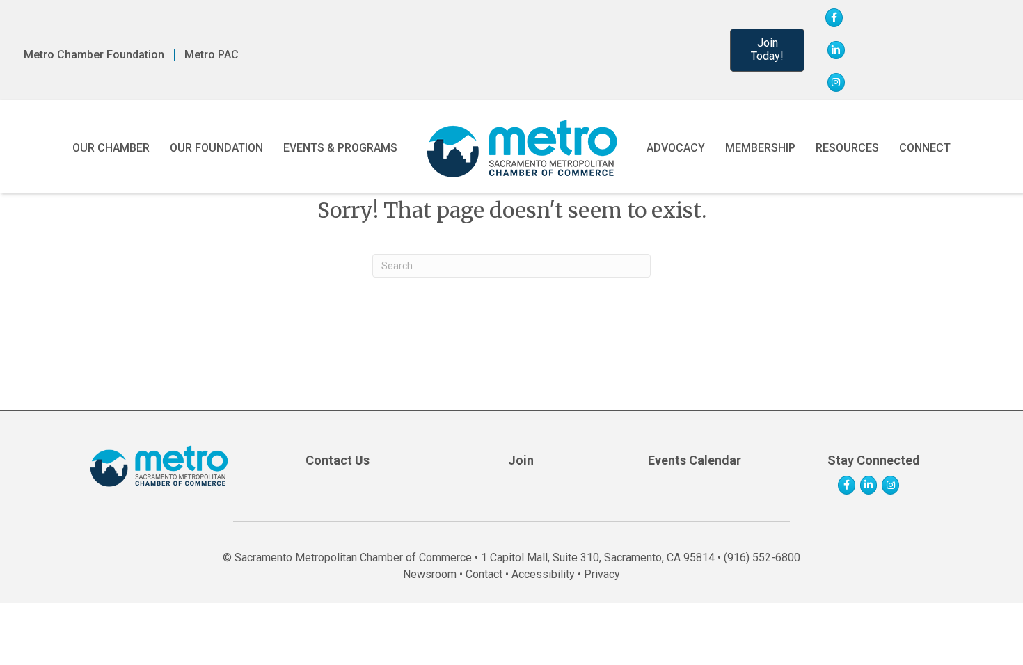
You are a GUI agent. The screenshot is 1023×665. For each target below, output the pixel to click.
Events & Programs (340, 147)
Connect (925, 147)
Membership (760, 147)
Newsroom (430, 574)
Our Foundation (216, 147)
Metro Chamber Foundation (94, 55)
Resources (847, 147)
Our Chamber (111, 147)
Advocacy (676, 147)
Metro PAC (211, 55)
